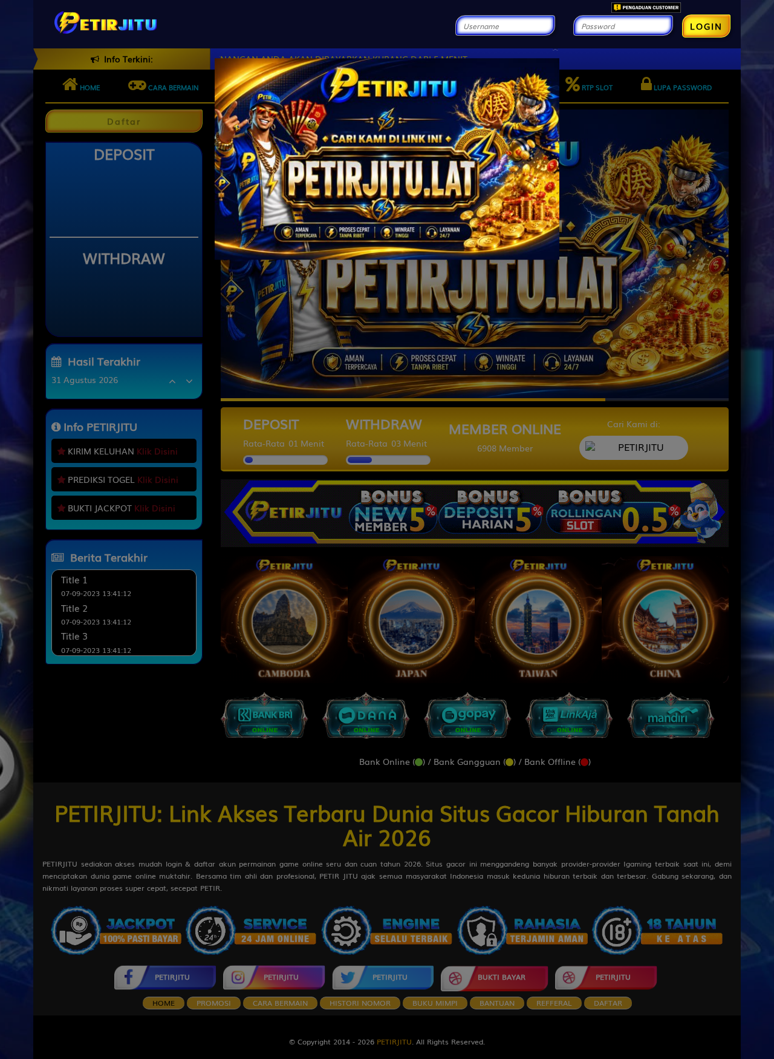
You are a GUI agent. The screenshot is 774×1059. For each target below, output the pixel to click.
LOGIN (706, 26)
